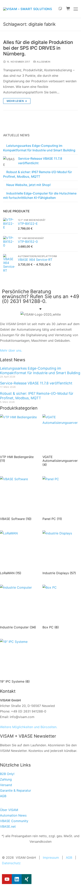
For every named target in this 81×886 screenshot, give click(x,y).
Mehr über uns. (11, 350)
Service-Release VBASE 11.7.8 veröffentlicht (40, 161)
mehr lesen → (17, 100)
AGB (69, 857)
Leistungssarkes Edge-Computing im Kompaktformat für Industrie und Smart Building (39, 148)
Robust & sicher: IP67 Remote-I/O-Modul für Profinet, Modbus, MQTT (37, 174)
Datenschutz (11, 863)
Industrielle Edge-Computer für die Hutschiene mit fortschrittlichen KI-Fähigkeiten (39, 195)
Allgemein (43, 61)
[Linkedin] (17, 879)
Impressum (51, 857)
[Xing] (26, 879)
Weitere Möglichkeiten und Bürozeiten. (28, 727)
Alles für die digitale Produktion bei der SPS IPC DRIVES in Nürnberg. (38, 48)
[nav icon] (76, 9)
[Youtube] (7, 879)
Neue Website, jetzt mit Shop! (28, 185)
